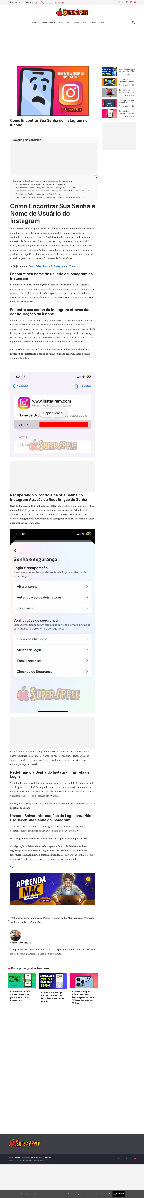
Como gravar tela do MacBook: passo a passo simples (127, 102)
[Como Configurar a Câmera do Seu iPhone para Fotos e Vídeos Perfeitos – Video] (84, 975)
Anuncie (102, 22)
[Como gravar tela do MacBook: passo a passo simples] (109, 103)
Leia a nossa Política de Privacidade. (98, 1194)
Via (12, 867)
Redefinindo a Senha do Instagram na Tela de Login (38, 194)
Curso (93, 22)
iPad (85, 22)
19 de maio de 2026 (127, 85)
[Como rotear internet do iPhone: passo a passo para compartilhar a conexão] (109, 113)
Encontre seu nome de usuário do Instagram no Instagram (41, 184)
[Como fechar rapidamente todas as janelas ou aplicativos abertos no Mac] (109, 92)
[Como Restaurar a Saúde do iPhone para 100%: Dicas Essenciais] (22, 975)
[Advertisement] (72, 49)
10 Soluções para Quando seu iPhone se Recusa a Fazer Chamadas (30, 920)
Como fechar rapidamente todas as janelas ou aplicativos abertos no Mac (127, 91)
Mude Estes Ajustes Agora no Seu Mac (45, 2)
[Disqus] (53, 1038)
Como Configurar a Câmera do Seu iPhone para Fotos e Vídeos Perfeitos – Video (83, 997)
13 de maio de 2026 (127, 96)
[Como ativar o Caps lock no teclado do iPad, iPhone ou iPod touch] (53, 975)
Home (34, 22)
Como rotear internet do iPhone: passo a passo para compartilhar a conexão (127, 112)
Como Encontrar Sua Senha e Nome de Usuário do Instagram (42, 181)
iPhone (77, 22)
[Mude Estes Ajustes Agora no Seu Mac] (109, 71)
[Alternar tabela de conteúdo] (94, 177)
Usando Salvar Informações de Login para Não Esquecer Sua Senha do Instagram (51, 197)
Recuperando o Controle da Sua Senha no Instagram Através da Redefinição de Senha (53, 191)
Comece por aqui (48, 22)
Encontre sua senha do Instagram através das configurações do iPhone (47, 187)
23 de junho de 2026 (127, 75)
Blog (61, 22)
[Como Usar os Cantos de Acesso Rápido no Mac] (109, 82)
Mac (68, 22)
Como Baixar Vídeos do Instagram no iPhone (52, 266)
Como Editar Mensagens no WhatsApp (74, 918)
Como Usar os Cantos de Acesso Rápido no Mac (126, 81)
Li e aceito (119, 1193)
